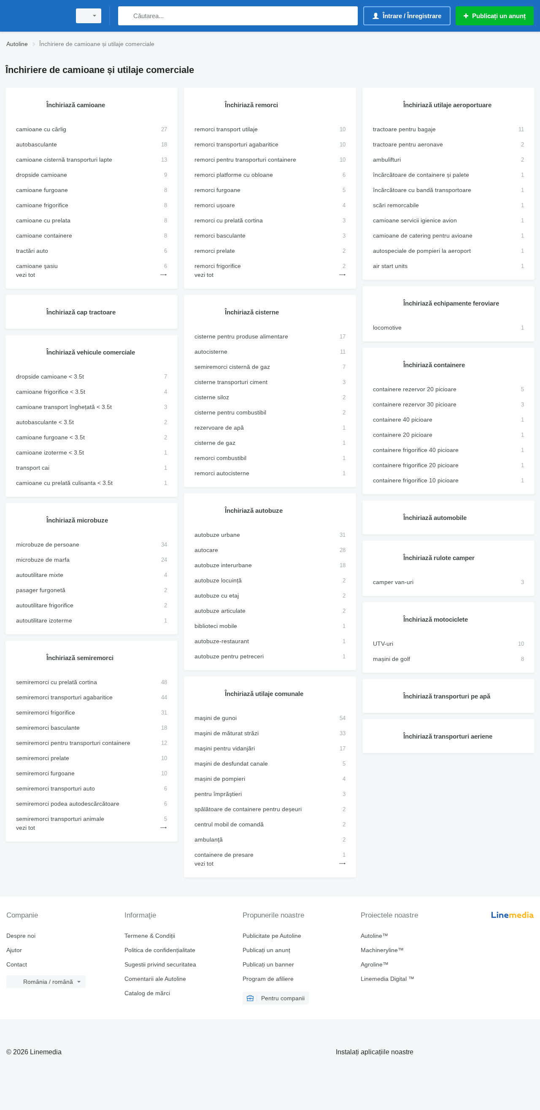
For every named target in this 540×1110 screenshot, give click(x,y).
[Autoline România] (35, 16)
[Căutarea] (126, 16)
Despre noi (20, 935)
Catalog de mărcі (147, 993)
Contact (16, 964)
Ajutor (14, 950)
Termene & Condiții (149, 935)
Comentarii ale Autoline (155, 978)
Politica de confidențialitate (159, 950)
